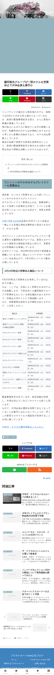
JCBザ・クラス (10, 437)
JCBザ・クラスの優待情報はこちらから (23, 427)
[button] (44, 99)
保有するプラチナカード (14, 663)
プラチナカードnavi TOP (40, 660)
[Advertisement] (27, 46)
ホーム (14, 660)
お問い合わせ (39, 663)
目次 (23, 159)
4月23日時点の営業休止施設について (25, 172)
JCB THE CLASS (11, 221)
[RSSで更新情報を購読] (39, 469)
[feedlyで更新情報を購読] (14, 469)
